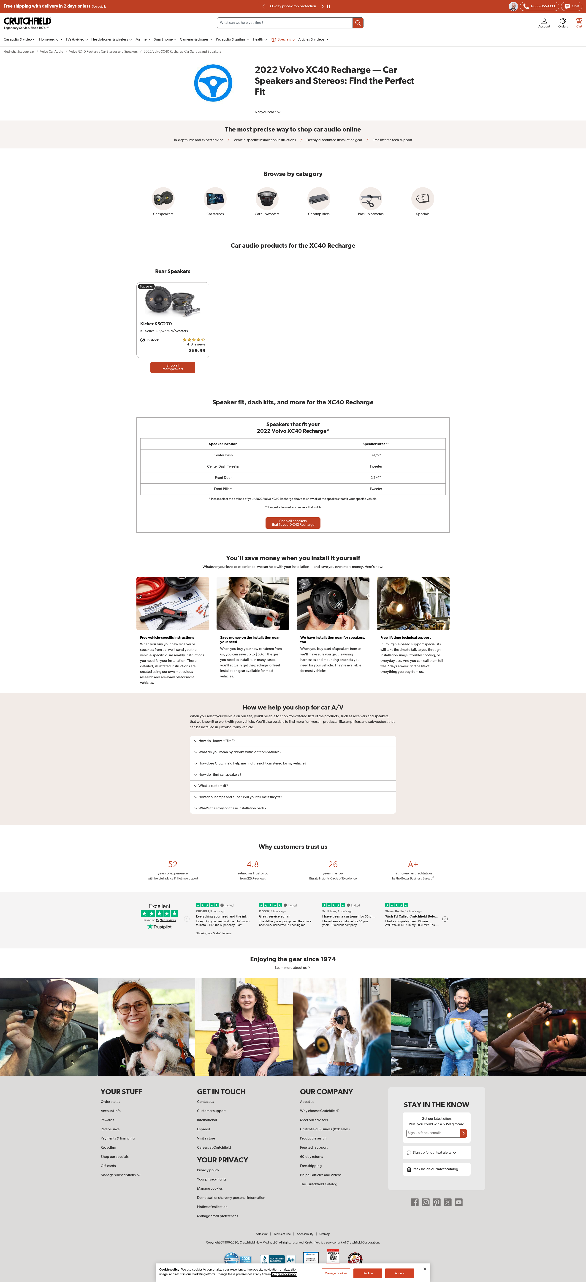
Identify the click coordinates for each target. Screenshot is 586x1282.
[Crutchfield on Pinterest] (436, 1202)
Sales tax (262, 1234)
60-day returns (293, 6)
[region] (293, 1027)
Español (203, 1129)
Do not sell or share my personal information (231, 1198)
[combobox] (290, 22)
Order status (110, 1102)
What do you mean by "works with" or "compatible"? (239, 752)
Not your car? (266, 112)
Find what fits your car (19, 51)
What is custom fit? (213, 786)
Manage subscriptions (118, 1175)
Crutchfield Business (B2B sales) (325, 1129)
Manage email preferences (217, 1216)
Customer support (211, 1111)
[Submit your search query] (358, 22)
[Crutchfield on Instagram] (425, 1202)
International (207, 1120)
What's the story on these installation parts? (232, 808)
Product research (313, 1138)
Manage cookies (210, 1189)
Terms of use (282, 1234)
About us (307, 1102)
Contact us (205, 1102)
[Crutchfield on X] (447, 1202)
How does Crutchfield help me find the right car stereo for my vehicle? (252, 763)
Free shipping (55, 6)
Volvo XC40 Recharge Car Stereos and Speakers (103, 51)
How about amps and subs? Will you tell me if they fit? (240, 797)
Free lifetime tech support (392, 140)
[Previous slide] (263, 6)
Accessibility (305, 1234)
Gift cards (108, 1166)
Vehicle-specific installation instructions (264, 140)
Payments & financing (118, 1138)
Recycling (108, 1148)
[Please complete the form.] (463, 1133)
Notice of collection (212, 1207)
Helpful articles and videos (321, 1175)
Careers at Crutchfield (214, 1148)
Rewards (107, 1120)
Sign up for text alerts (432, 1153)
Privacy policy (208, 1170)
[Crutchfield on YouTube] (458, 1202)
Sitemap (324, 1234)
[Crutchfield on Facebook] (414, 1202)
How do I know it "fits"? (216, 741)
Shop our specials (115, 1157)
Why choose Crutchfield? (320, 1111)
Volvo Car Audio (51, 51)
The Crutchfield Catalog (318, 1184)
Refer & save (110, 1129)
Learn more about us (291, 968)
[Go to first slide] (322, 6)
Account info (111, 1111)
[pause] (328, 6)
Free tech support (314, 1148)
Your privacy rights (211, 1179)
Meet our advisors (314, 1120)
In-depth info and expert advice (198, 140)
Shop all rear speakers (173, 367)
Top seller (146, 286)
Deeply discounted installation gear (334, 140)
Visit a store (206, 1138)
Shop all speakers (293, 523)
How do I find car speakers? (219, 775)
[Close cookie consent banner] (425, 1269)
